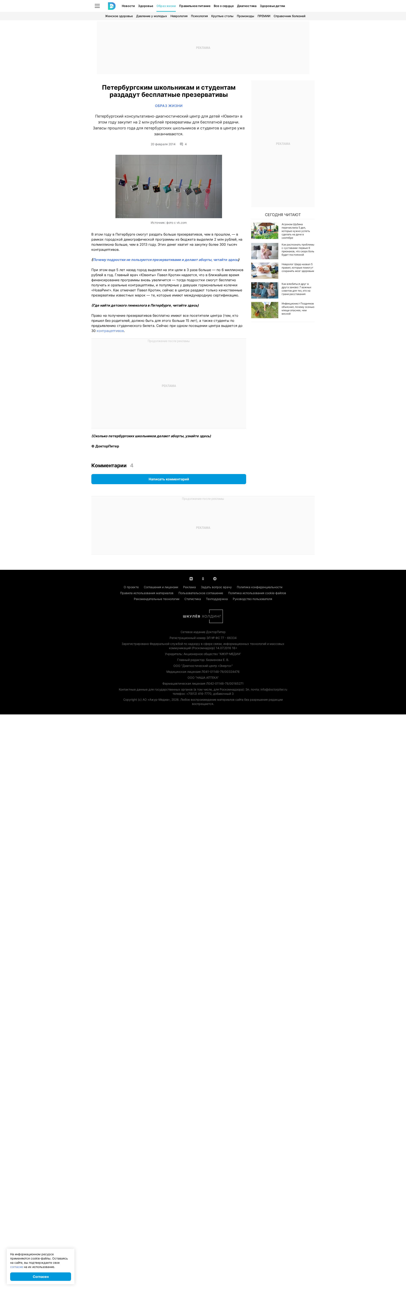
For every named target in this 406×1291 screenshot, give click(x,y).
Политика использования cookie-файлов (257, 593)
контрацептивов (110, 331)
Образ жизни (166, 6)
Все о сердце (224, 6)
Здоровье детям (272, 6)
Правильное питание (194, 6)
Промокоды (245, 16)
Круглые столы (222, 16)
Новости (128, 6)
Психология (199, 16)
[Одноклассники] (203, 578)
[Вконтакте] (191, 578)
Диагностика (246, 6)
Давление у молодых (151, 16)
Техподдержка (217, 599)
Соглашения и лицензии (161, 587)
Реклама (189, 587)
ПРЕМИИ (264, 16)
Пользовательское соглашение (200, 593)
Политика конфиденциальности (259, 587)
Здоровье (145, 6)
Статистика (192, 599)
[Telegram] (215, 578)
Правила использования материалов (146, 593)
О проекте (131, 587)
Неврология (179, 16)
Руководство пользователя (252, 599)
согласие (16, 1267)
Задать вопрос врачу (216, 587)
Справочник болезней (289, 16)
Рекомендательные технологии (156, 599)
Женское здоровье (119, 16)
